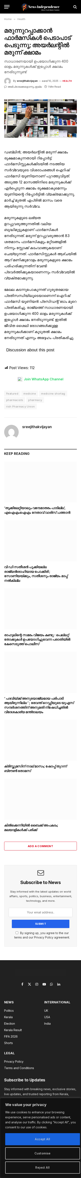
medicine (29, 393)
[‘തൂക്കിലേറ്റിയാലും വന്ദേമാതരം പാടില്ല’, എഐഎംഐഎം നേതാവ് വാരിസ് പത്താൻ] (40, 482)
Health (67, 80)
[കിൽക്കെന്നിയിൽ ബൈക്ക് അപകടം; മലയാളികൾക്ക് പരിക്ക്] (40, 799)
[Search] (74, 6)
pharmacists (14, 400)
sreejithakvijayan (27, 80)
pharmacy (35, 400)
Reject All (42, 1167)
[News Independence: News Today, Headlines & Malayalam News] (40, 7)
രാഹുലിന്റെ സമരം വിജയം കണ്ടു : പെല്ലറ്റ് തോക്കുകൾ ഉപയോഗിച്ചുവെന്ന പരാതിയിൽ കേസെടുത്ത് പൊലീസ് (37, 639)
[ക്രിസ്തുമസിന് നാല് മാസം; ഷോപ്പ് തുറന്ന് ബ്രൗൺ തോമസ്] (40, 740)
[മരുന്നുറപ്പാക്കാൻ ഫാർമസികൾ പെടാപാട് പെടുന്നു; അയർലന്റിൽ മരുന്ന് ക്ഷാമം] (40, 119)
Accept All (42, 1139)
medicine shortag (53, 393)
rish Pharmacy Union (20, 406)
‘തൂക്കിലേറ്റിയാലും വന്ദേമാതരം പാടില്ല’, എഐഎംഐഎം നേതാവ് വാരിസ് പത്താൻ (37, 510)
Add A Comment (40, 846)
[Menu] (7, 6)
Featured (12, 393)
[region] (40, 1138)
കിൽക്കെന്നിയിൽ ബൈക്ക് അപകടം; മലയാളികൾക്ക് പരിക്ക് (31, 827)
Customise (42, 1153)
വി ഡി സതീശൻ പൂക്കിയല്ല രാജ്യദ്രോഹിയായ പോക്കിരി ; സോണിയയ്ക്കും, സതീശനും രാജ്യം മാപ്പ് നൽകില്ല (36, 574)
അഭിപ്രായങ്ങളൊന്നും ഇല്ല (25, 86)
